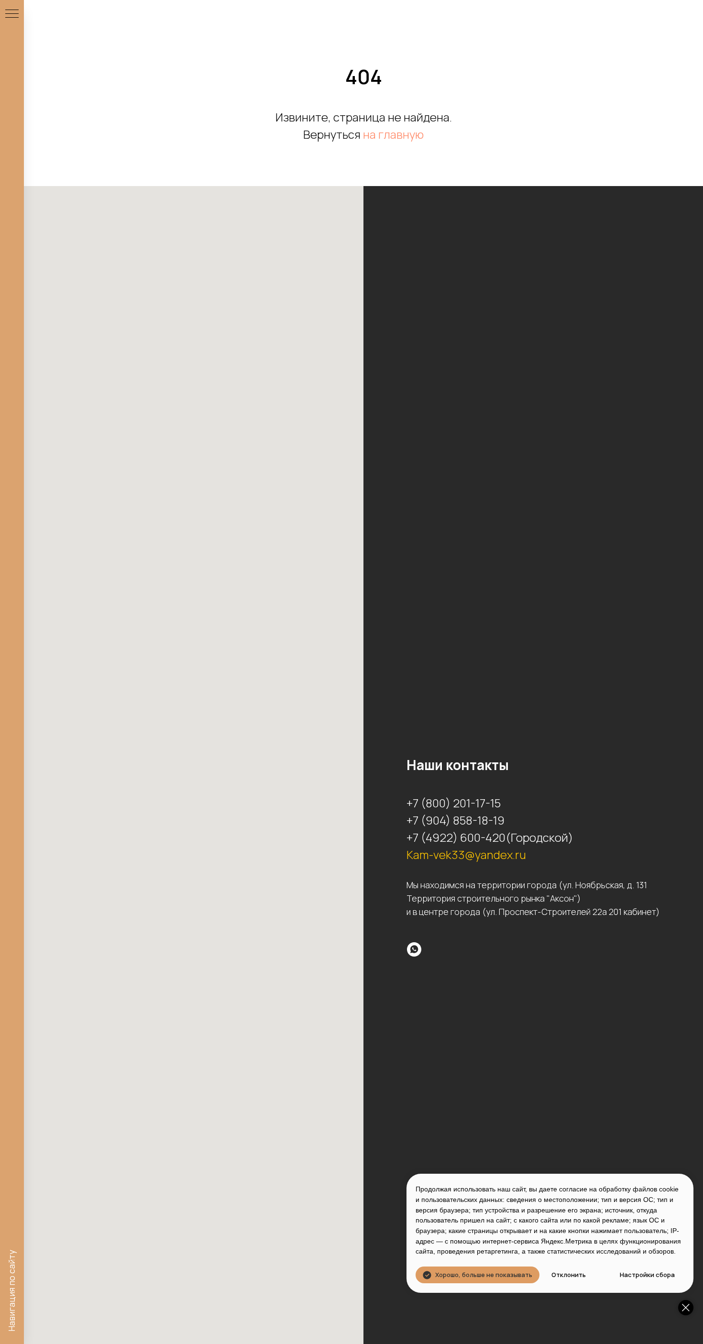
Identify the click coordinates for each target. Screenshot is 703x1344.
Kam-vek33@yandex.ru (466, 854)
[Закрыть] (685, 1307)
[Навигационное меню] (12, 14)
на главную (393, 134)
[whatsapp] (414, 949)
